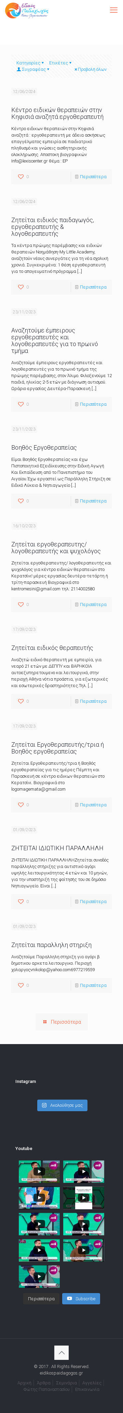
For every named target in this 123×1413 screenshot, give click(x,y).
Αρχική (24, 1382)
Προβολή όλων (92, 69)
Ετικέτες (58, 62)
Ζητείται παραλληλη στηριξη (51, 944)
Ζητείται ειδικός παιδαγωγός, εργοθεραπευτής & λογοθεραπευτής (52, 226)
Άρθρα (44, 1382)
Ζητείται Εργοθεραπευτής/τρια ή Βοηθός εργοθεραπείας (57, 748)
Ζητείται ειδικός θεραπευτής (52, 647)
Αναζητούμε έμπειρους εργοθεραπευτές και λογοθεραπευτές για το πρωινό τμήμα (54, 340)
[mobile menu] (114, 10)
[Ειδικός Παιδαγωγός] (26, 10)
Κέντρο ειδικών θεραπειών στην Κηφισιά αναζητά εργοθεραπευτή (57, 113)
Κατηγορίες (28, 62)
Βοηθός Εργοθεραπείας (44, 447)
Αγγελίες (91, 1382)
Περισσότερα (93, 176)
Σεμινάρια (66, 1382)
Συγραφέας (34, 69)
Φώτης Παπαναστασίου (47, 1389)
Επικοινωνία (87, 1389)
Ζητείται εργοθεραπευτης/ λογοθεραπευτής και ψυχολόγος (56, 548)
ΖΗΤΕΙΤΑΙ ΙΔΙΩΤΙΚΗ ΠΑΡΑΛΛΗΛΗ (57, 848)
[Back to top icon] (61, 1353)
